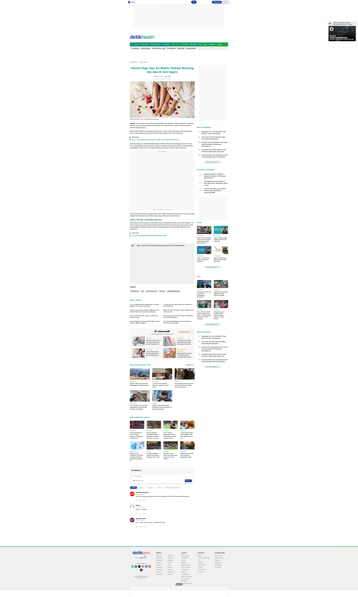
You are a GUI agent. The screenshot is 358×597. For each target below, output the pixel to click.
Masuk (226, 2)
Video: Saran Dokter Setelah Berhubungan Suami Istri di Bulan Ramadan (343, 24)
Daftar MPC (216, 2)
